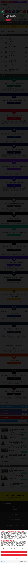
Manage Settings (14, 558)
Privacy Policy (3, 561)
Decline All (14, 555)
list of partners (18, 547)
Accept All (14, 552)
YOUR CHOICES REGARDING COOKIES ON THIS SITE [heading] (12, 531)
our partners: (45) (6, 541)
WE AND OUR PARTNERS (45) (7, 540)
